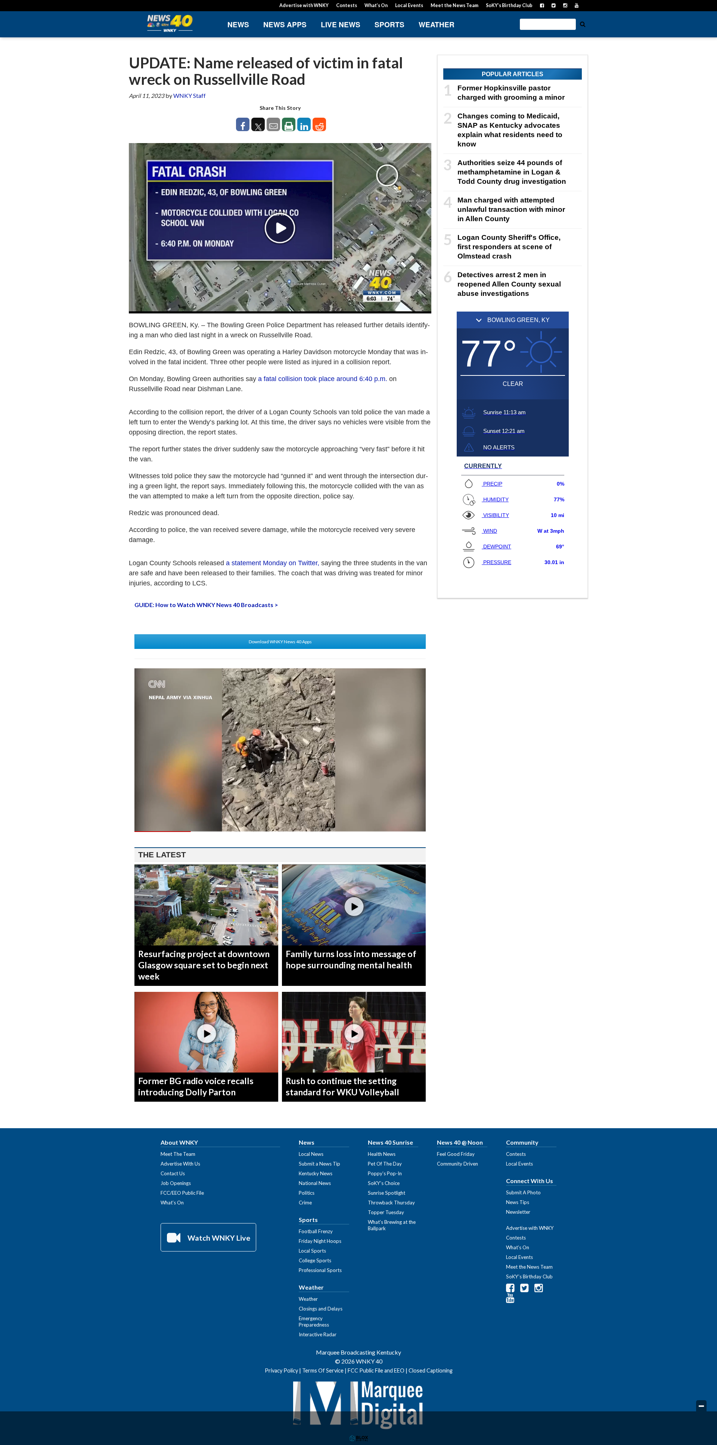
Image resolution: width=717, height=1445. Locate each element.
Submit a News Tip (319, 1164)
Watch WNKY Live (218, 1237)
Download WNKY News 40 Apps (280, 641)
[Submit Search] (582, 23)
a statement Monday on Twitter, (272, 563)
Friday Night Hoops (320, 1241)
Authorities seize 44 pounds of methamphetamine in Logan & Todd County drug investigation (511, 172)
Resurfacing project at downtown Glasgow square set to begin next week (204, 965)
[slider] (280, 831)
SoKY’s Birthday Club (509, 5)
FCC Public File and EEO (376, 1370)
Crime (305, 1203)
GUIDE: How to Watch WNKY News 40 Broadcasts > (206, 604)
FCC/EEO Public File (182, 1193)
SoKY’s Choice (384, 1183)
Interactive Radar (317, 1334)
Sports (389, 24)
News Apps (285, 24)
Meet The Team (178, 1154)
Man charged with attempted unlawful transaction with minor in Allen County (511, 209)
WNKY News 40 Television (170, 23)
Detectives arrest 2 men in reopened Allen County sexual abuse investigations (509, 284)
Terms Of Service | (325, 1370)
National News (315, 1183)
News (238, 24)
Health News (381, 1154)
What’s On (376, 5)
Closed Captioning (431, 1370)
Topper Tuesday (386, 1212)
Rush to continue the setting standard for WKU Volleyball (342, 1086)
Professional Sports (320, 1270)
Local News (311, 1154)
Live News (340, 24)
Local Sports (312, 1251)
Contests (346, 5)
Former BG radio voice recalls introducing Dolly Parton (196, 1086)
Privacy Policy (281, 1370)
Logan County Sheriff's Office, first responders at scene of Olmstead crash (509, 246)
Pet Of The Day (385, 1164)
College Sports (315, 1260)
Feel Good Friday (456, 1154)
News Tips (517, 1202)
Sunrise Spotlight (386, 1193)
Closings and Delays (320, 1309)
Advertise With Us (180, 1164)
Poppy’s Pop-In (385, 1173)
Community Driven (457, 1164)
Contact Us (173, 1173)
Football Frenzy (316, 1231)
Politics (306, 1193)
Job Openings (176, 1183)
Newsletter (518, 1212)
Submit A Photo (523, 1192)
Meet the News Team (454, 5)
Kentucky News (315, 1173)
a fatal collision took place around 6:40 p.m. (322, 379)
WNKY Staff (189, 95)
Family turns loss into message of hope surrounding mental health (351, 959)
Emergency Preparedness (314, 1321)
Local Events (409, 5)
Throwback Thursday (391, 1203)
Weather (436, 24)
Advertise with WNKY (304, 5)
